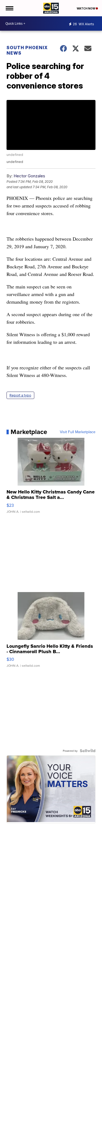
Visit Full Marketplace (77, 432)
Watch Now (86, 8)
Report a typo (20, 395)
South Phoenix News (27, 50)
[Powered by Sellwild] (87, 751)
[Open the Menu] (9, 8)
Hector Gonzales (29, 175)
